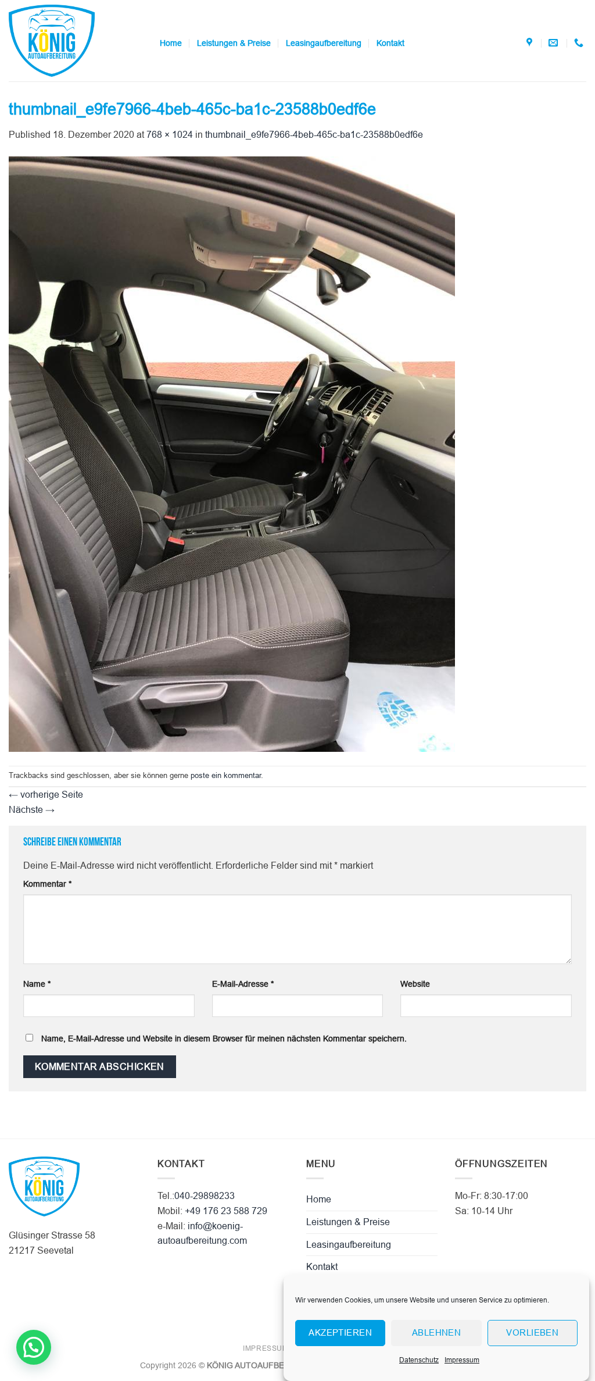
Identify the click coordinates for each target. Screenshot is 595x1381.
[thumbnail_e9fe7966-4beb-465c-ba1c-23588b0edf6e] (232, 453)
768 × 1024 (169, 135)
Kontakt (390, 43)
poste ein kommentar (226, 775)
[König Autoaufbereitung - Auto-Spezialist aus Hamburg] (75, 40)
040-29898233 (204, 1196)
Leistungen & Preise (234, 43)
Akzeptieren (340, 1332)
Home (171, 43)
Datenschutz (419, 1360)
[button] (33, 1347)
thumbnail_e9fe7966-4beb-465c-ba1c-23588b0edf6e (314, 135)
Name (37, 984)
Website (415, 984)
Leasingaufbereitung (323, 43)
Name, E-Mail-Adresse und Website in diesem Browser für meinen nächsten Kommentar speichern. (224, 1038)
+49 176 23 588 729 (226, 1211)
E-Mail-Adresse (243, 984)
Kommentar (47, 883)
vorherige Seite (46, 795)
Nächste (32, 810)
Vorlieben (532, 1332)
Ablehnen (436, 1332)
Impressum (462, 1360)
